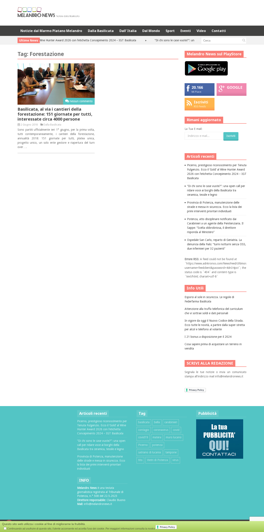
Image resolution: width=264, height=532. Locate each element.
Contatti (219, 30)
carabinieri (170, 422)
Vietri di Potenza (157, 460)
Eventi (185, 30)
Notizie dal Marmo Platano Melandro (51, 30)
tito (140, 460)
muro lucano (174, 437)
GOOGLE (235, 87)
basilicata (144, 422)
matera (157, 437)
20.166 (197, 87)
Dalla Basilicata (101, 30)
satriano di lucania (149, 452)
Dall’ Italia (128, 30)
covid (176, 429)
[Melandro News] (48, 15)
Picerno (143, 445)
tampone (171, 452)
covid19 (143, 437)
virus (175, 460)
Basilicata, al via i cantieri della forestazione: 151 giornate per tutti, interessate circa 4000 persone (55, 114)
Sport (170, 30)
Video (201, 30)
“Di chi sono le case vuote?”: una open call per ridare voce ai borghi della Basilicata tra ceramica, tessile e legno (216, 190)
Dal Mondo (151, 30)
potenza (157, 445)
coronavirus (161, 429)
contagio (143, 429)
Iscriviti (201, 102)
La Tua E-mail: (193, 128)
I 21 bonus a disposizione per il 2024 (208, 336)
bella (157, 422)
